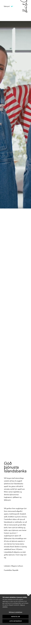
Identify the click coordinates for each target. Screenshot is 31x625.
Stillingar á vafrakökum (15, 612)
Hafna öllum (15, 616)
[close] (28, 594)
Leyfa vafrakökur (15, 621)
